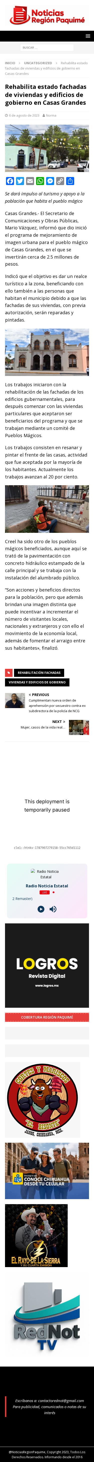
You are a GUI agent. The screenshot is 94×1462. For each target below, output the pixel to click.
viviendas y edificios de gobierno (37, 682)
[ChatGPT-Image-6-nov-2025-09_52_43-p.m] (47, 1196)
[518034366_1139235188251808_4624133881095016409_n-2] (47, 1353)
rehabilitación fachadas (39, 673)
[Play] (41, 909)
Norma (51, 115)
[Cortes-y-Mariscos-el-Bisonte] (42, 1134)
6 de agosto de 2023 (24, 115)
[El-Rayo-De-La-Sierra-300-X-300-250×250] (36, 1264)
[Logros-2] (47, 1004)
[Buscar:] (47, 47)
